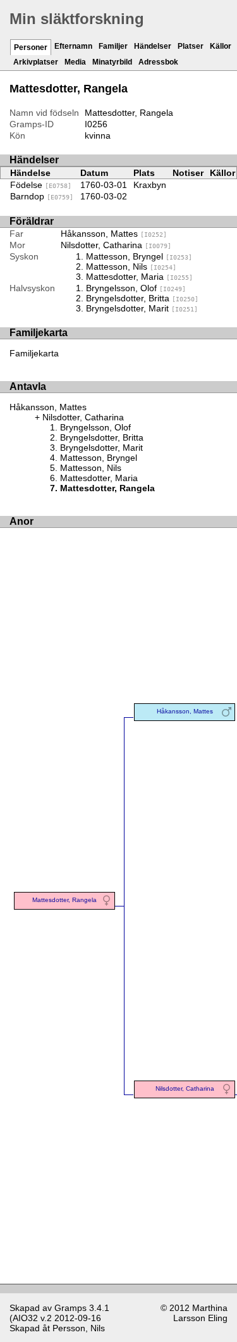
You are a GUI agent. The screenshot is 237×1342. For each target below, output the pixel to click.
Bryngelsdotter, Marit (142, 308)
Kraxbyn (149, 185)
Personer (30, 47)
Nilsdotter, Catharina (116, 245)
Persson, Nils (78, 1328)
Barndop (41, 196)
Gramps (70, 1308)
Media (75, 62)
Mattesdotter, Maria (139, 277)
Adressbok (158, 62)
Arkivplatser (35, 62)
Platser (191, 46)
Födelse (40, 185)
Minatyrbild (112, 62)
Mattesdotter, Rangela (64, 899)
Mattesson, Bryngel (139, 256)
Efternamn (73, 46)
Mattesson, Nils (131, 266)
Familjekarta (34, 353)
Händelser (152, 46)
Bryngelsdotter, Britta (142, 298)
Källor (220, 46)
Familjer (113, 46)
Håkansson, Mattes (114, 234)
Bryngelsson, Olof (136, 288)
